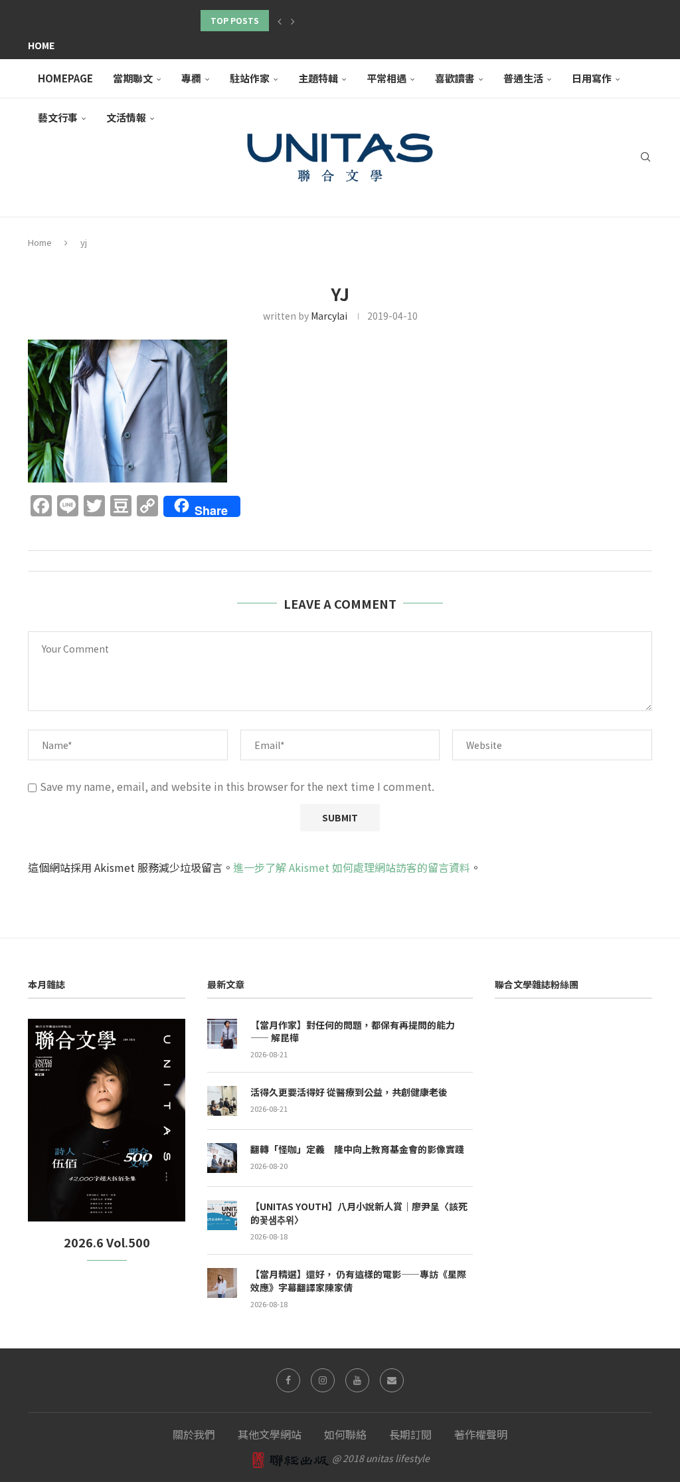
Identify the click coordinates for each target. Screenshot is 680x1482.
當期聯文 (133, 78)
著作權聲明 (480, 1434)
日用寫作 (592, 78)
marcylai (329, 315)
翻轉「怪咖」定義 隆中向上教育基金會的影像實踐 (357, 1149)
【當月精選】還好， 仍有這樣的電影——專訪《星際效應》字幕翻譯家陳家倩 (358, 1281)
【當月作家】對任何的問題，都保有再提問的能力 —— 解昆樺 (352, 1032)
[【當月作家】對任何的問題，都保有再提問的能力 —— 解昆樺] (222, 1034)
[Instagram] (323, 1380)
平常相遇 (386, 78)
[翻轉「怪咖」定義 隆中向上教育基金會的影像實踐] (222, 1158)
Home (41, 45)
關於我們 (194, 1434)
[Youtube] (357, 1380)
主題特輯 (318, 78)
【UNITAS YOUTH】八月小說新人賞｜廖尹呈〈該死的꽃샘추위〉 (359, 1213)
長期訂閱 (410, 1434)
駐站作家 (250, 78)
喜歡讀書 (455, 78)
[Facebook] (288, 1380)
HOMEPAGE (65, 78)
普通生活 (523, 78)
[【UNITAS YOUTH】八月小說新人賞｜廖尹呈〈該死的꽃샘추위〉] (222, 1215)
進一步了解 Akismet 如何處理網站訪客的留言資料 (351, 867)
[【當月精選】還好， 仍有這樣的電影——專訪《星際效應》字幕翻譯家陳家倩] (222, 1283)
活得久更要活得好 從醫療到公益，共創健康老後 (349, 1092)
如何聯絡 (345, 1434)
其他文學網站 (269, 1434)
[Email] (392, 1380)
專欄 (191, 78)
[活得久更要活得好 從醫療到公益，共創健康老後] (222, 1101)
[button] (279, 20)
